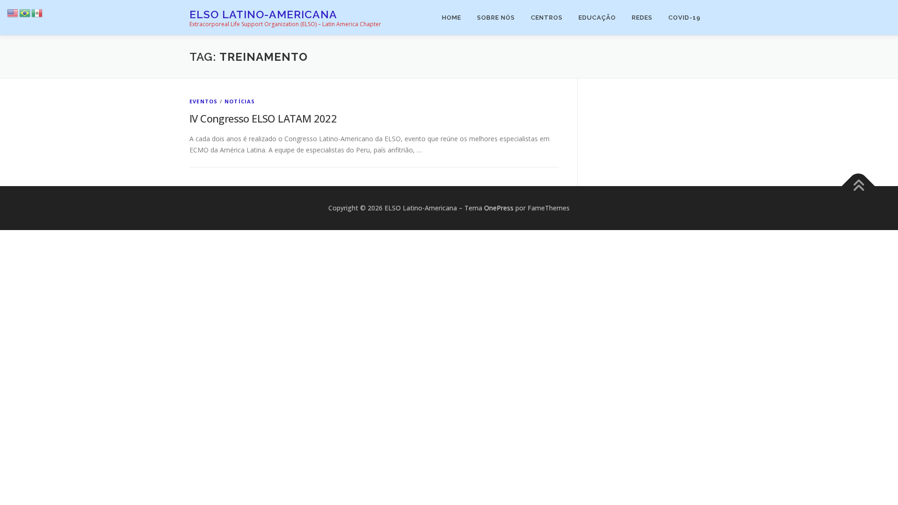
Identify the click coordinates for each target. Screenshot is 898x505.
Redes (642, 17)
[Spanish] (37, 12)
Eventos (203, 101)
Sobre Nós (496, 17)
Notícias (239, 101)
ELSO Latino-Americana (263, 14)
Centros (547, 17)
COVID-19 (684, 17)
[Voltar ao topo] (858, 186)
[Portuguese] (25, 12)
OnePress (499, 207)
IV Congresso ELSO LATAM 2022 (263, 118)
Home (451, 17)
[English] (13, 12)
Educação (597, 17)
